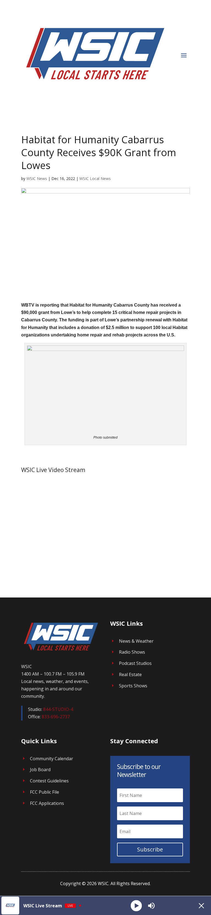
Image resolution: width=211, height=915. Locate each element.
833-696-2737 (56, 717)
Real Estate (130, 674)
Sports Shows (133, 686)
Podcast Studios (135, 663)
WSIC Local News (95, 178)
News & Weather (136, 641)
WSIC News (36, 178)
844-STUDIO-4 (58, 709)
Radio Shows (132, 652)
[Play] (136, 906)
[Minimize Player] (201, 906)
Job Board (40, 770)
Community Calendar (51, 759)
